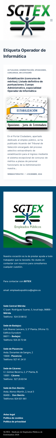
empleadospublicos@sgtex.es (25, 290)
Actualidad (12, 70)
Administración (26, 70)
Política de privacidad (14, 421)
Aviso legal (9, 414)
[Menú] (51, 20)
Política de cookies (13, 418)
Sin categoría (25, 73)
